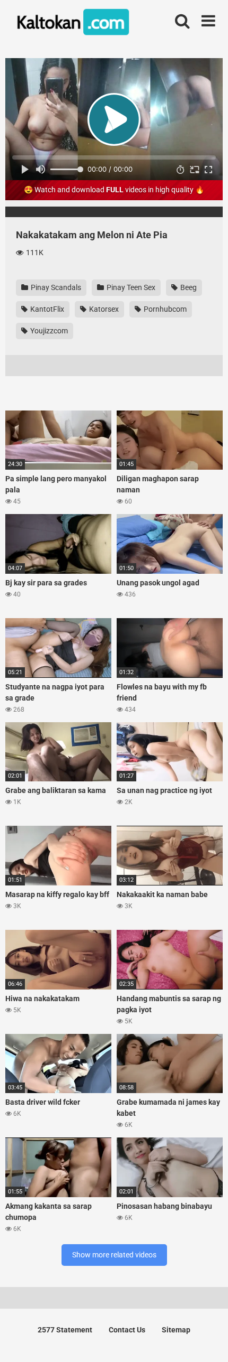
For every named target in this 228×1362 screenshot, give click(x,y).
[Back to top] (208, 1340)
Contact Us (127, 1330)
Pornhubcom (164, 309)
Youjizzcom (48, 330)
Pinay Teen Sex (130, 287)
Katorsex (103, 309)
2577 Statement (65, 1330)
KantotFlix (46, 309)
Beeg (188, 287)
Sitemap (176, 1330)
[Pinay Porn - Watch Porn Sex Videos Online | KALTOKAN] (71, 24)
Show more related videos (114, 1255)
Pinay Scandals (55, 287)
